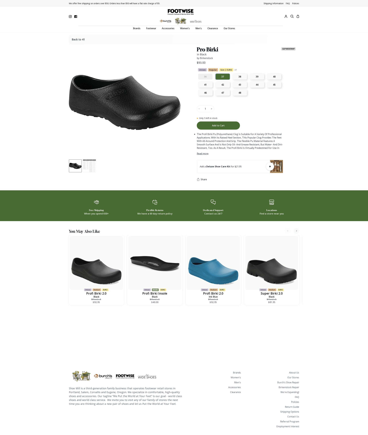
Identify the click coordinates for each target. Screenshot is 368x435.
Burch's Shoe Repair (288, 382)
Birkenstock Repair (289, 387)
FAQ (297, 397)
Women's (236, 377)
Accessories (234, 387)
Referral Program (289, 421)
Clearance (235, 392)
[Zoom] (74, 152)
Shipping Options (289, 411)
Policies (295, 402)
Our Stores (293, 377)
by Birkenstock (205, 58)
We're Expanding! (289, 392)
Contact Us (293, 416)
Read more (202, 153)
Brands (237, 372)
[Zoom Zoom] (125, 102)
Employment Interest (287, 426)
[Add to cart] (270, 166)
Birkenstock (96, 299)
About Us (294, 372)
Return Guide (292, 406)
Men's (237, 382)
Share (204, 179)
